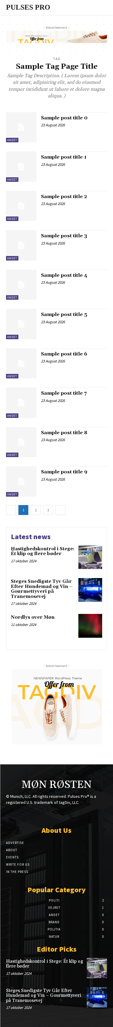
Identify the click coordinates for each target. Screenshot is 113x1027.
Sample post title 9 (64, 472)
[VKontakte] (67, 814)
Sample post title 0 (64, 118)
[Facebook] (35, 814)
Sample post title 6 (64, 354)
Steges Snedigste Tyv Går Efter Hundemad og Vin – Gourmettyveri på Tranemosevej (42, 589)
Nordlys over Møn (33, 617)
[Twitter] (56, 814)
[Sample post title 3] (21, 245)
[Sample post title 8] (21, 442)
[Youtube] (77, 814)
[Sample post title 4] (21, 285)
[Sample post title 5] (21, 324)
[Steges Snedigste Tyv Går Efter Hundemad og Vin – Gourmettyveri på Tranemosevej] (90, 590)
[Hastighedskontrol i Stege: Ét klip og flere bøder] (90, 557)
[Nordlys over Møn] (90, 626)
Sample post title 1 (63, 157)
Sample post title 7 (64, 393)
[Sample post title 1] (21, 166)
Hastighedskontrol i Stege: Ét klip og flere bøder (42, 551)
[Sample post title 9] (21, 481)
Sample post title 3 (64, 236)
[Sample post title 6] (21, 363)
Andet (12, 140)
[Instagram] (46, 814)
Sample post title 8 (64, 433)
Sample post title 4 (64, 275)
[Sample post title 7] (21, 402)
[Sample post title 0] (21, 127)
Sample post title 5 (64, 314)
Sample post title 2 (64, 197)
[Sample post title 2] (21, 206)
